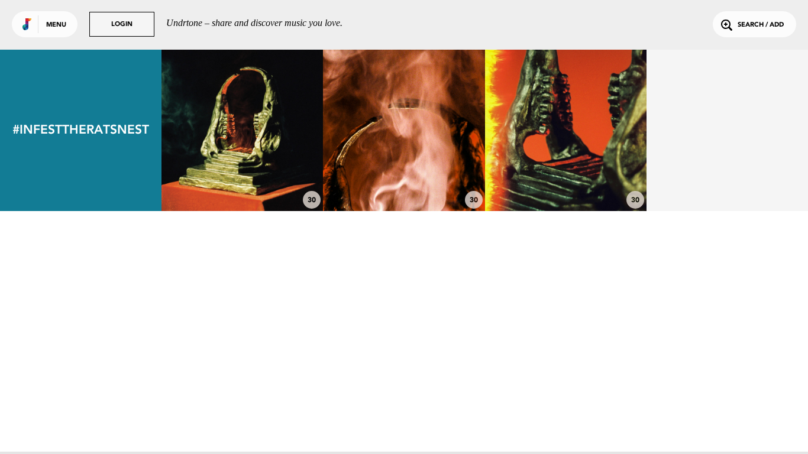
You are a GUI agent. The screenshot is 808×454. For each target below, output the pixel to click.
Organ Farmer (565, 173)
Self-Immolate (404, 173)
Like (208, 130)
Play (242, 130)
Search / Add (761, 25)
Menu (56, 25)
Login (121, 24)
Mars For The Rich (242, 173)
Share (276, 130)
